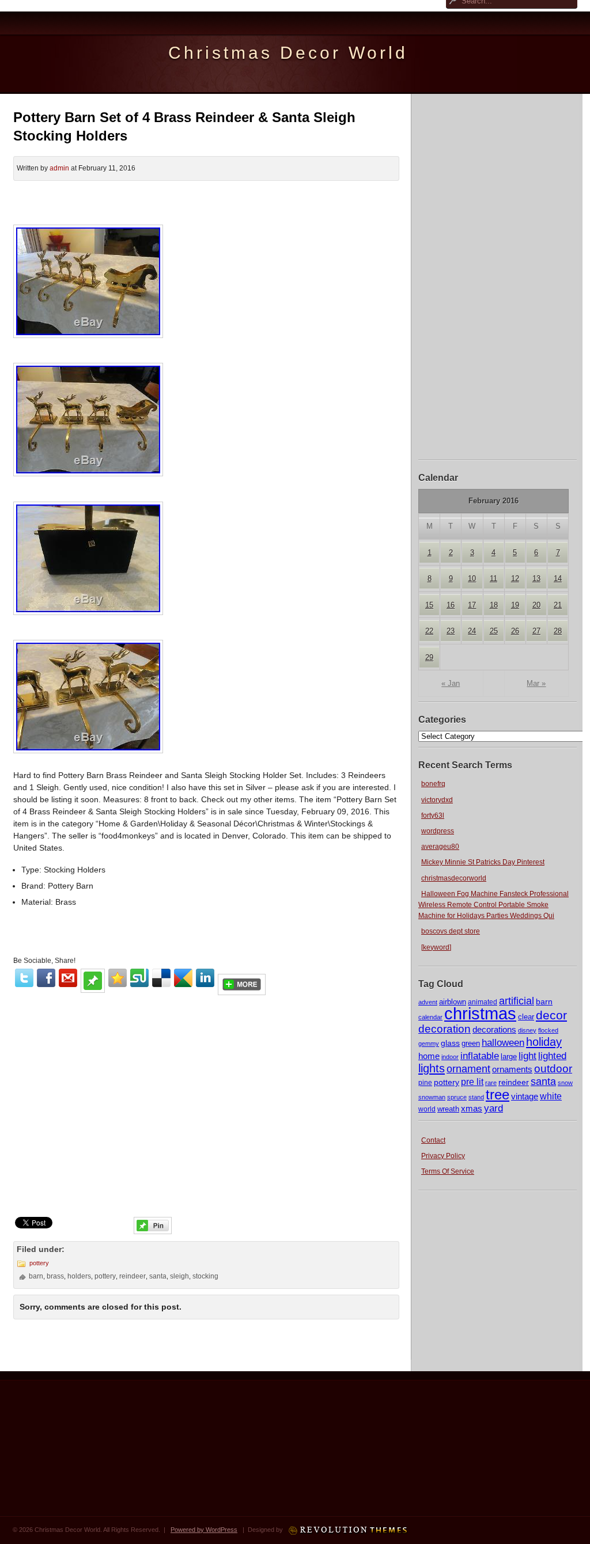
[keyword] (436, 947)
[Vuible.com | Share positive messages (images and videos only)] (93, 990)
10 (472, 578)
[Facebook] (46, 978)
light (527, 1055)
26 (515, 631)
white (551, 1096)
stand (476, 1097)
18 (494, 605)
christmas (480, 1013)
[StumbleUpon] (139, 978)
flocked (548, 1030)
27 (536, 631)
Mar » (536, 683)
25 (494, 631)
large (509, 1057)
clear (526, 1016)
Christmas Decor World (288, 52)
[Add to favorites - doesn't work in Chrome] (117, 978)
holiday (544, 1041)
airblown (452, 1001)
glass (450, 1043)
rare (491, 1082)
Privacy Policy (443, 1156)
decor (551, 1015)
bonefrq (433, 784)
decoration (444, 1029)
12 (515, 578)
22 (429, 631)
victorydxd (437, 800)
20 (536, 605)
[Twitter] (24, 978)
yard (493, 1108)
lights (431, 1068)
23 (451, 631)
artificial (516, 1001)
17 (472, 605)
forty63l (432, 815)
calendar (430, 1017)
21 (558, 605)
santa (543, 1081)
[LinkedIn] (205, 978)
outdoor (553, 1068)
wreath (448, 1109)
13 (536, 578)
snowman (431, 1097)
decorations (494, 1029)
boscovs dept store (450, 931)
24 (472, 631)
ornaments (512, 1069)
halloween (503, 1042)
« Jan (450, 683)
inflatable (479, 1055)
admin (59, 168)
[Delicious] (161, 978)
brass (55, 1276)
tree (497, 1094)
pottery (446, 1082)
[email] (68, 978)
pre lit (472, 1081)
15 (429, 605)
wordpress (437, 831)
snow (565, 1082)
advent (427, 1002)
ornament (468, 1069)
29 (429, 657)
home (429, 1056)
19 (515, 605)
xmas (471, 1108)
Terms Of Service (447, 1171)
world (427, 1109)
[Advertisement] (498, 275)
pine (425, 1083)
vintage (524, 1096)
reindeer (513, 1082)
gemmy (428, 1043)
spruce (457, 1097)
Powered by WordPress (204, 1529)
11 (493, 578)
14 (558, 578)
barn (544, 1001)
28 (558, 631)
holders (79, 1276)
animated (482, 1002)
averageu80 (440, 847)
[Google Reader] (183, 978)
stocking (205, 1276)
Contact (433, 1140)
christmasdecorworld (453, 878)
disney (527, 1030)
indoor (450, 1056)
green (471, 1044)
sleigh (179, 1276)
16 (451, 605)
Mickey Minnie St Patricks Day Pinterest (482, 862)
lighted (552, 1055)
